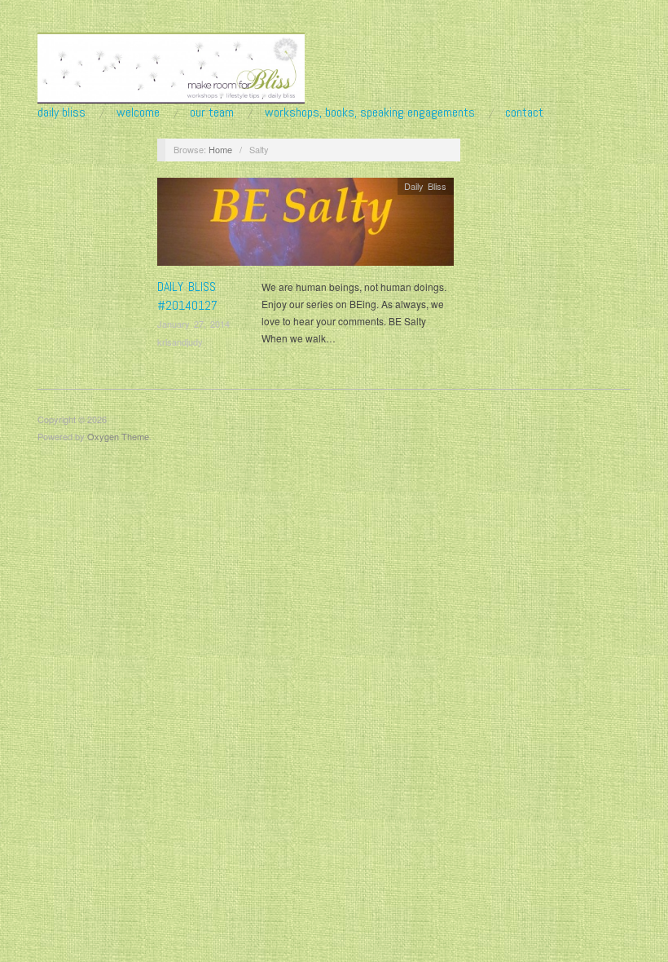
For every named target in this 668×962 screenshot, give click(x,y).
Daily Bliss (61, 112)
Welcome (138, 112)
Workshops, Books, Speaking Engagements (370, 112)
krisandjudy (180, 341)
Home (220, 149)
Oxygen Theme (118, 436)
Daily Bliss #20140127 (187, 295)
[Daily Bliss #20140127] (305, 226)
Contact (524, 112)
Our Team (212, 112)
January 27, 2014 (193, 323)
